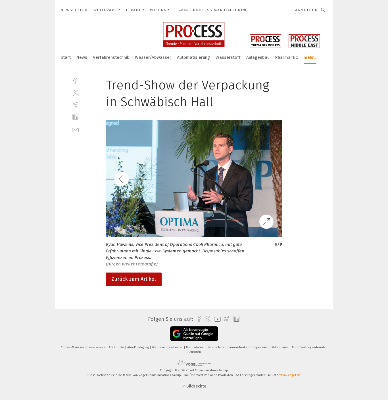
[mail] (75, 129)
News (81, 57)
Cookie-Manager (73, 347)
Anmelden (306, 10)
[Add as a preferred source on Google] (194, 333)
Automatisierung (193, 57)
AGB (112, 347)
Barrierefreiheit (239, 347)
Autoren (195, 352)
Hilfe (121, 347)
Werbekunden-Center (168, 347)
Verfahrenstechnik (111, 57)
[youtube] (216, 319)
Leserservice (97, 347)
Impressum (261, 347)
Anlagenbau (258, 57)
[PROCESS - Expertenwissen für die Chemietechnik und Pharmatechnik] (66, 57)
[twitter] (75, 92)
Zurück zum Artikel (134, 279)
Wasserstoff (228, 57)
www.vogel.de (290, 375)
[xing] (75, 104)
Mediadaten (195, 347)
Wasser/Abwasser (153, 57)
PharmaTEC (286, 57)
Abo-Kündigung (138, 347)
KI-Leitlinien (280, 347)
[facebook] (75, 80)
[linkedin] (75, 117)
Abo (295, 347)
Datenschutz (216, 347)
